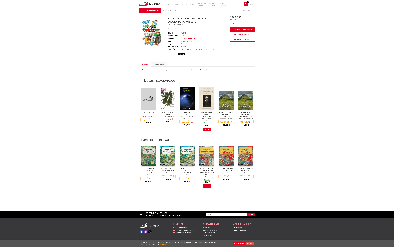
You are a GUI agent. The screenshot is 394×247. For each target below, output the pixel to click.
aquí (153, 120)
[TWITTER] (150, 231)
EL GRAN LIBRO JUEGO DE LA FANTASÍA (148, 171)
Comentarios (159, 64)
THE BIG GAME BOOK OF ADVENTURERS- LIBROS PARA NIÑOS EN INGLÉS (206, 172)
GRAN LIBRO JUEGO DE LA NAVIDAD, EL (246, 170)
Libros (168, 4)
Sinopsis (145, 64)
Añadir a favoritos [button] (243, 35)
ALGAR (183, 33)
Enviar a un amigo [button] (243, 40)
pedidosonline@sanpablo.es (185, 230)
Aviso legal (206, 228)
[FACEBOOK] (141, 231)
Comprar (207, 129)
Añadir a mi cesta (244, 29)
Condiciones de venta (210, 230)
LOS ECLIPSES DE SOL (187, 113)
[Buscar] (163, 10)
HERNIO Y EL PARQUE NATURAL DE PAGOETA (226, 114)
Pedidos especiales (239, 230)
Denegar (250, 243)
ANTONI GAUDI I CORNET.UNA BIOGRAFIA (207, 114)
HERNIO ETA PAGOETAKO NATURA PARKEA (246, 114)
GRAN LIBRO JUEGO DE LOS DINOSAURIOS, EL (187, 171)
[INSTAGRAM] (145, 231)
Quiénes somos (238, 228)
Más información (165, 244)
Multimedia (190, 4)
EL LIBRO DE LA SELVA (167, 113)
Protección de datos (209, 233)
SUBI (169, 28)
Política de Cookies (209, 235)
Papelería (179, 4)
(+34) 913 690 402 (181, 228)
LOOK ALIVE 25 (148, 112)
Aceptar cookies (239, 243)
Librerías (248, 10)
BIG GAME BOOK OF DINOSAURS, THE (168, 170)
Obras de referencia (188, 38)
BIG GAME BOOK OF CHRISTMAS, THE (226, 170)
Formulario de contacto (183, 233)
